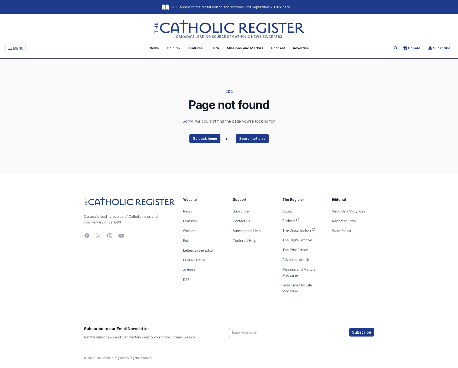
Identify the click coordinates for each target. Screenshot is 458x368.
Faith (215, 48)
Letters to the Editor (198, 250)
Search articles (252, 138)
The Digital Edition (296, 230)
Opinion (173, 48)
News (154, 48)
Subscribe (441, 48)
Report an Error (344, 221)
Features (195, 48)
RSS (186, 280)
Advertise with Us (296, 260)
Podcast (278, 48)
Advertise (301, 48)
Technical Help (244, 240)
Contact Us (241, 221)
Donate (414, 48)
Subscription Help (247, 231)
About (287, 211)
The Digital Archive (297, 240)
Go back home (205, 138)
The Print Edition (295, 250)
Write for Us (341, 231)
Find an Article (194, 260)
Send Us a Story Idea (348, 211)
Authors (189, 270)
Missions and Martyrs (245, 48)
